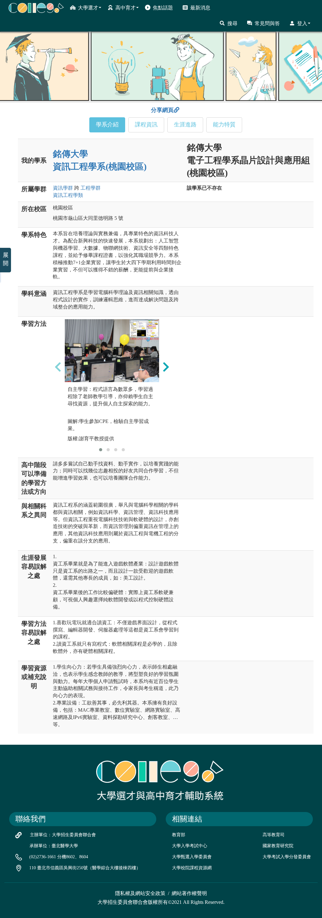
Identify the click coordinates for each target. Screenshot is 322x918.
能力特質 (224, 124)
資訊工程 (68, 195)
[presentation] (57, 366)
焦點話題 (163, 7)
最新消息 (200, 7)
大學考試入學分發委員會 (287, 856)
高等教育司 (274, 834)
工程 (90, 188)
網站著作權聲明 (189, 893)
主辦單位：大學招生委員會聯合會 (63, 834)
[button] (100, 450)
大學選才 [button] (88, 7)
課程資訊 (146, 124)
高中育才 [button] (125, 7)
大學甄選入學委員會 (192, 856)
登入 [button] (302, 23)
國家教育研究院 (278, 845)
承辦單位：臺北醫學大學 (54, 845)
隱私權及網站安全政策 (140, 893)
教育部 (178, 834)
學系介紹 (107, 124)
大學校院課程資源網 (192, 867)
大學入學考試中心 (189, 845)
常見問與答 (267, 23)
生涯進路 (185, 124)
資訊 (63, 188)
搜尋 (232, 23)
